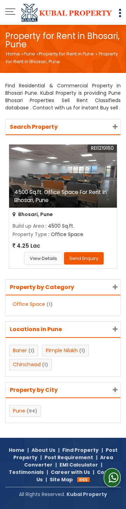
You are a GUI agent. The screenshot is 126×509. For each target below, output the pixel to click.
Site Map (61, 479)
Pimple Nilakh (62, 350)
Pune (29, 54)
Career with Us (70, 472)
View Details (43, 258)
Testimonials (26, 472)
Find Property (80, 450)
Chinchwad (27, 364)
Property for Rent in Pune (66, 54)
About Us (43, 450)
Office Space (29, 304)
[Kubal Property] (66, 12)
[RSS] (83, 479)
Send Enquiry (83, 258)
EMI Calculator (78, 464)
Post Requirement (68, 457)
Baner (20, 350)
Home (13, 54)
